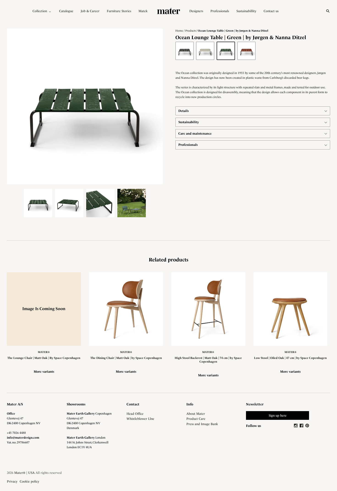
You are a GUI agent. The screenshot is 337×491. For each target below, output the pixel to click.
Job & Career (90, 11)
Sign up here (278, 415)
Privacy (12, 481)
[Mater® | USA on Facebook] (302, 426)
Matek (143, 11)
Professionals (219, 11)
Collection (40, 11)
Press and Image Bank (202, 424)
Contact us (271, 11)
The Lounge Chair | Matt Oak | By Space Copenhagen (43, 358)
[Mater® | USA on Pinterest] (307, 426)
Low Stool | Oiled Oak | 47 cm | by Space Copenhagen (290, 358)
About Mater (195, 413)
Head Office (135, 413)
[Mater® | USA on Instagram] (296, 426)
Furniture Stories (119, 11)
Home (179, 30)
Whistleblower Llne (140, 418)
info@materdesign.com (23, 437)
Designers (196, 11)
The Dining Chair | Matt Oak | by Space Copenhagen (126, 358)
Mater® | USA (24, 473)
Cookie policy (29, 481)
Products (190, 30)
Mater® (44, 352)
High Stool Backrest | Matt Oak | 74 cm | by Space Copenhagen (208, 359)
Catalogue (66, 11)
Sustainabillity (246, 11)
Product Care (195, 418)
